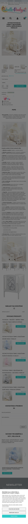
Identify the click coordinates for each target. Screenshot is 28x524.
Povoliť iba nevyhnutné (14, 509)
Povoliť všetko (14, 516)
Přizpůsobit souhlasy (14, 512)
